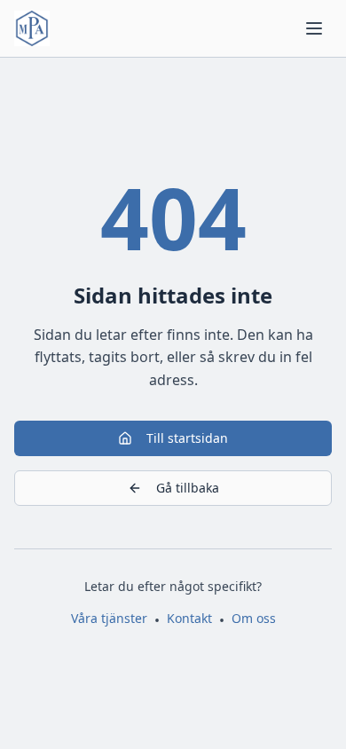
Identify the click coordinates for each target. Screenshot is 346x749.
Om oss (254, 618)
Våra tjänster (109, 618)
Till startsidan (187, 438)
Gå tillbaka (187, 487)
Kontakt (189, 618)
